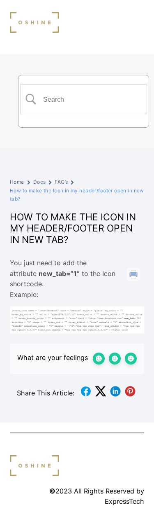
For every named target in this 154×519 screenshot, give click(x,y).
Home (17, 182)
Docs (39, 182)
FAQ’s (61, 182)
